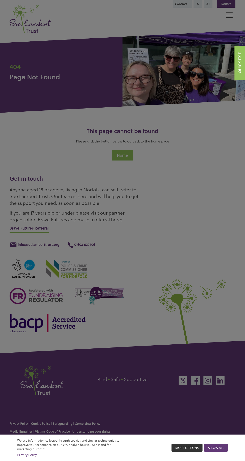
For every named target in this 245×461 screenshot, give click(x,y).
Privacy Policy (27, 455)
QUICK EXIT (240, 62)
